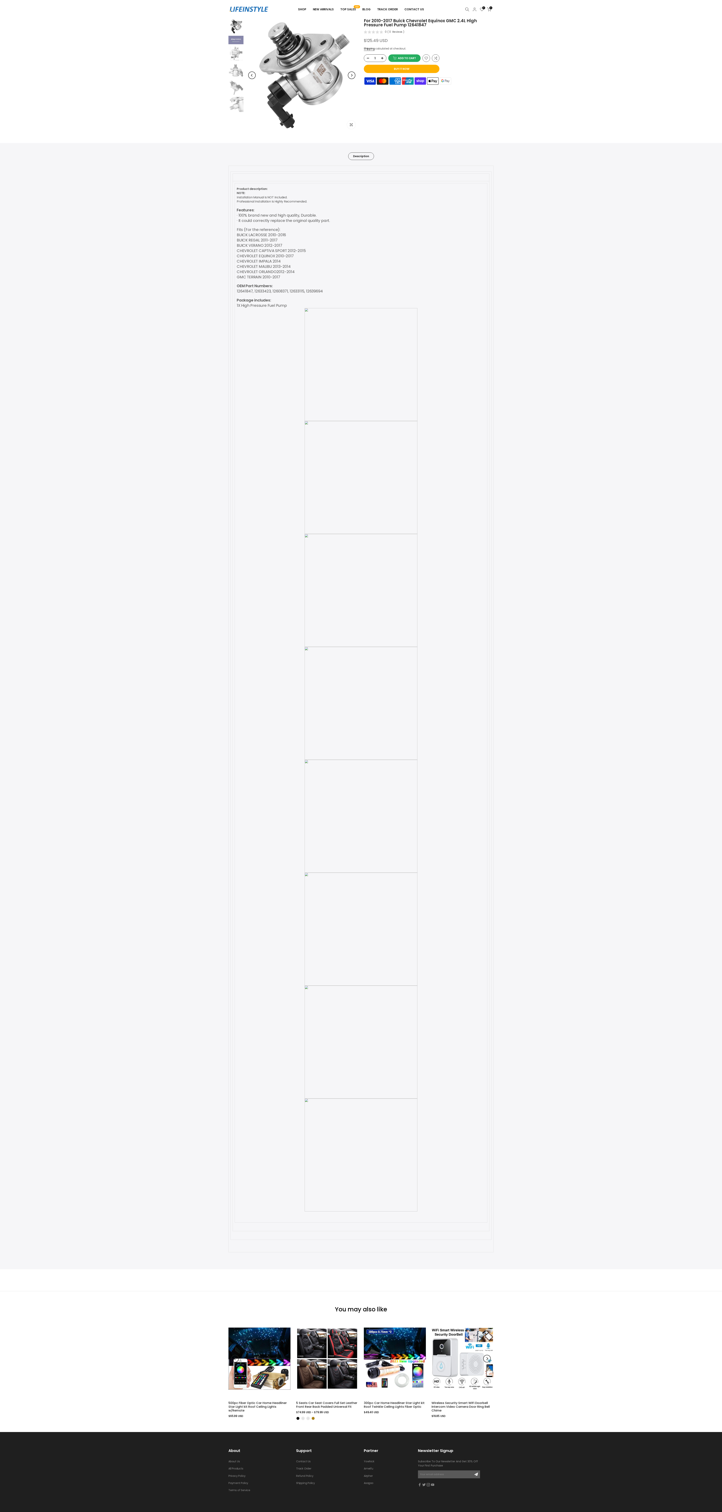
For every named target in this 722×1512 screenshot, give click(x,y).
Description (361, 156)
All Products (235, 1468)
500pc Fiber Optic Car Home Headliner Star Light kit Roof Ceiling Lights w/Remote (257, 1406)
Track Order (387, 9)
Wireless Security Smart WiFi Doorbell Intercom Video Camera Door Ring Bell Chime (461, 1406)
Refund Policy (304, 1476)
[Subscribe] (476, 1474)
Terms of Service (239, 1490)
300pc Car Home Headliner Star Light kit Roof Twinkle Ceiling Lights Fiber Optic (394, 1405)
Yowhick (369, 1461)
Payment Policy (238, 1483)
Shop (302, 9)
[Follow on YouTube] (432, 1484)
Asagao (368, 1483)
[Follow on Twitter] (424, 1484)
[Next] (351, 75)
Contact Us (414, 9)
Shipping (369, 48)
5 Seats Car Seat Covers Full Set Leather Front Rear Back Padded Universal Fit (326, 1405)
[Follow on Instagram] (428, 1484)
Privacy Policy (237, 1476)
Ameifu (368, 1468)
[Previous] (252, 75)
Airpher (368, 1476)
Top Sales (349, 9)
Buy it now (401, 69)
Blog (366, 9)
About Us (234, 1461)
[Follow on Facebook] (419, 1484)
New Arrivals (323, 9)
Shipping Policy (305, 1483)
